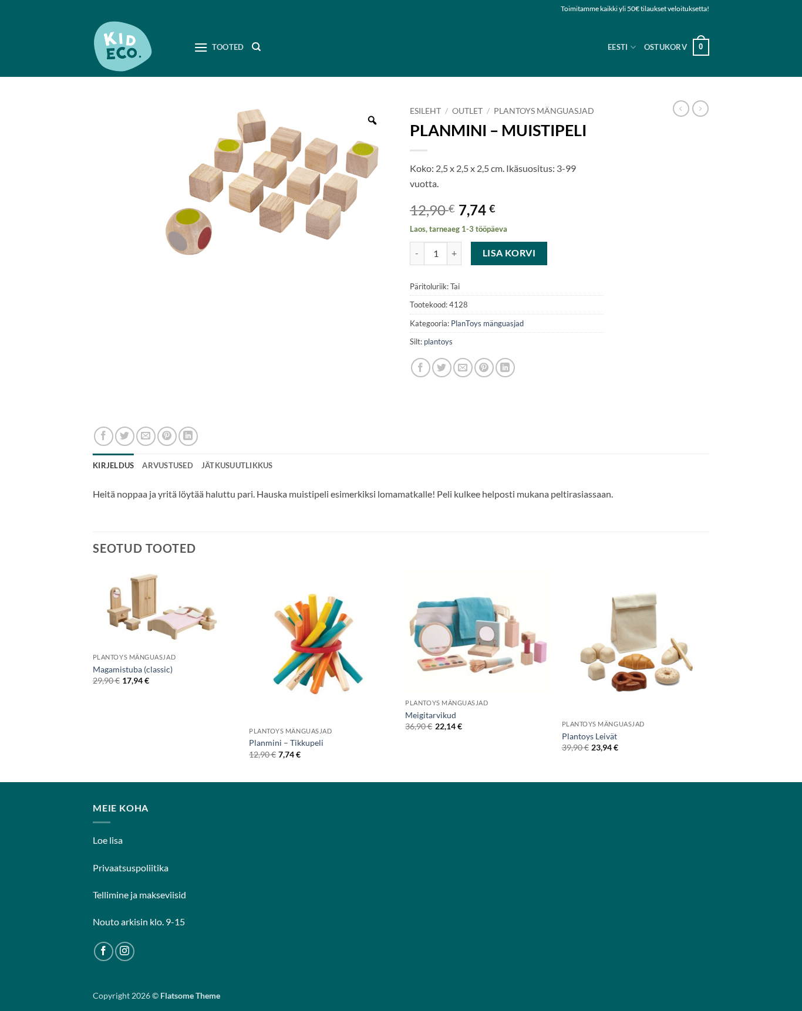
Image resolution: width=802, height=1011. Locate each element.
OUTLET (467, 111)
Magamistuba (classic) (133, 669)
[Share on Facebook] (420, 367)
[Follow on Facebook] (103, 951)
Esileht (425, 111)
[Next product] (681, 108)
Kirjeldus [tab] (113, 465)
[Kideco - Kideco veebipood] (134, 47)
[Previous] (93, 675)
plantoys (438, 341)
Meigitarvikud (430, 715)
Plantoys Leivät (589, 736)
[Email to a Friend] (463, 367)
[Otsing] (256, 47)
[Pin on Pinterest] (484, 367)
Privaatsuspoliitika (131, 867)
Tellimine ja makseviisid (139, 894)
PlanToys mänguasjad (544, 111)
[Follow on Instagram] (124, 951)
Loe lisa (108, 840)
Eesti (618, 47)
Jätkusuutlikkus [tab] (237, 465)
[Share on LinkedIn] (505, 367)
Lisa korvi (509, 253)
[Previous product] (700, 108)
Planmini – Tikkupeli (286, 743)
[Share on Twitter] (441, 367)
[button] (676, 47)
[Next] (706, 675)
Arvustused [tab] (167, 465)
